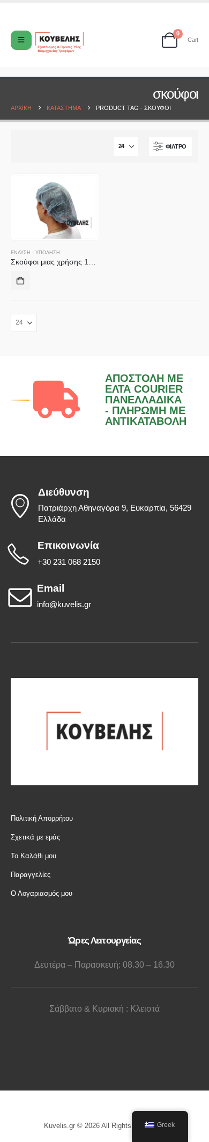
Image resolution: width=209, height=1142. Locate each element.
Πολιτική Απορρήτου (42, 818)
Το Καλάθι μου (33, 856)
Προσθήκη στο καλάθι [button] (20, 280)
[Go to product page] (55, 207)
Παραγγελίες (30, 875)
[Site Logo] (59, 42)
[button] (170, 146)
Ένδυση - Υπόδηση (35, 252)
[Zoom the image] (104, 683)
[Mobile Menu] (21, 40)
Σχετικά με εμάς (35, 837)
